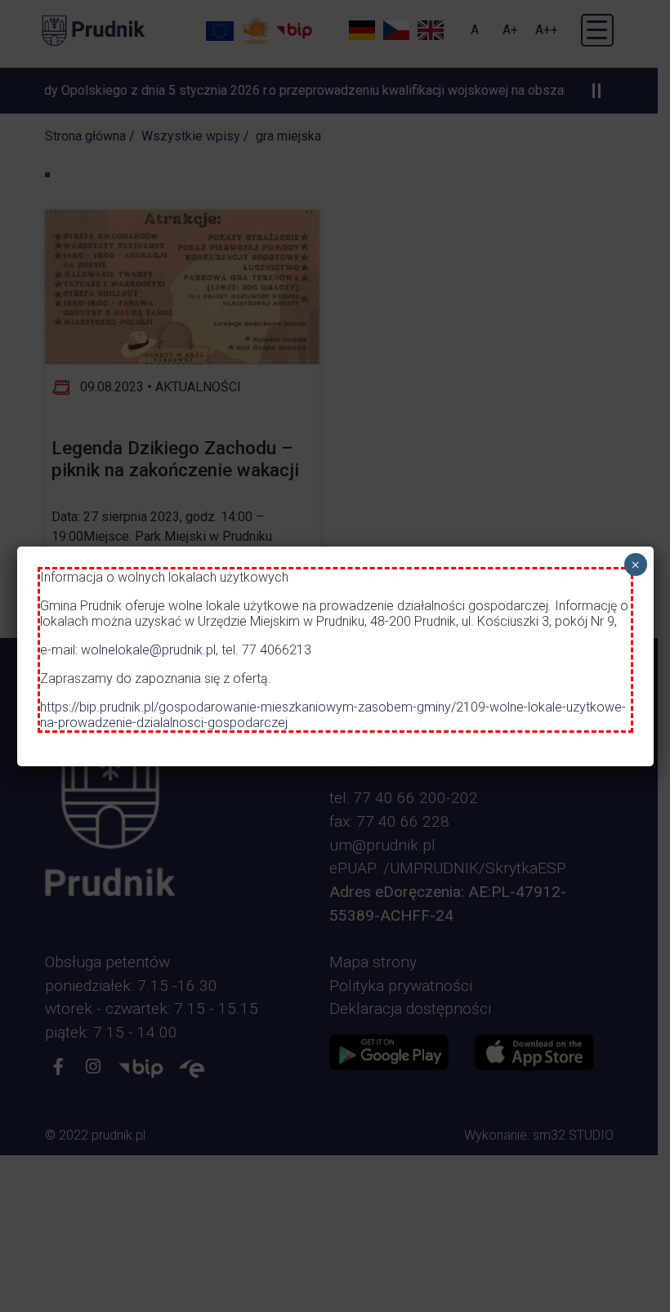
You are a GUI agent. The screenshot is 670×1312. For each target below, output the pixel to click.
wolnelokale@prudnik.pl (148, 650)
